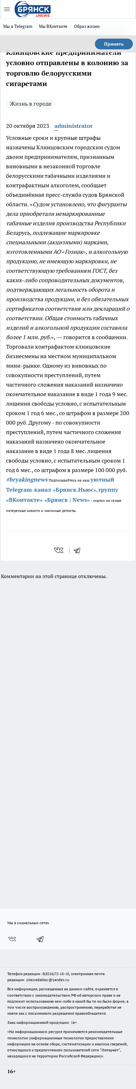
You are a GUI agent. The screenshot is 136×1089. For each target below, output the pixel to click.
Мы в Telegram (18, 26)
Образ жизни (87, 26)
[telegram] (79, 550)
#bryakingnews (26, 479)
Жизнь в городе (31, 103)
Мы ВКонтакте (53, 26)
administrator (73, 125)
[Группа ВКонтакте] (12, 939)
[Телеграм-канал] (40, 939)
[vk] (59, 550)
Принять (114, 44)
